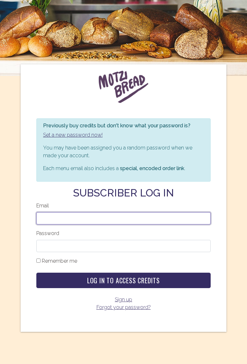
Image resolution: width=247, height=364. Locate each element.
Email (42, 206)
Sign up (123, 299)
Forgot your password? (123, 307)
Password (47, 233)
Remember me (59, 261)
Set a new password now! (73, 135)
